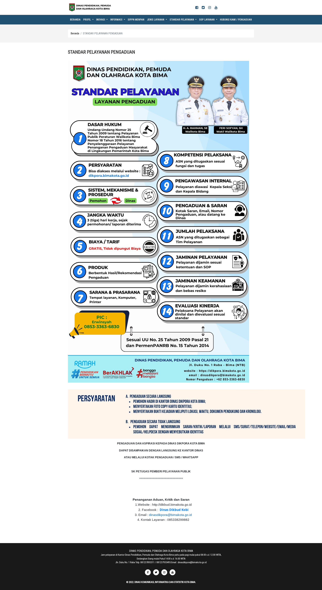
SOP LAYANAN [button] (207, 19)
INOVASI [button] (101, 19)
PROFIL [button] (87, 19)
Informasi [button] (116, 19)
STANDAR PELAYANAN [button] (182, 19)
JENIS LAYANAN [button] (156, 19)
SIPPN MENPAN (136, 19)
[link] (174, 510)
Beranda (76, 19)
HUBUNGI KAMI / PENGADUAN (236, 19)
